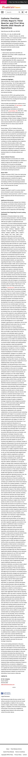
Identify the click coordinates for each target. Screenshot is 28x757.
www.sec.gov (10, 287)
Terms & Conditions (20, 751)
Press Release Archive (16, 749)
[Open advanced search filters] (22, 12)
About (7, 749)
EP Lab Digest (18, 105)
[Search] (19, 12)
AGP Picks (3, 2)
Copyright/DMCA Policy (7, 754)
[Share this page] (26, 12)
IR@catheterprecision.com (7, 684)
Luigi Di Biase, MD (12, 110)
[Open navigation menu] (2, 12)
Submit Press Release (8, 751)
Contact (25, 754)
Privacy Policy (17, 754)
